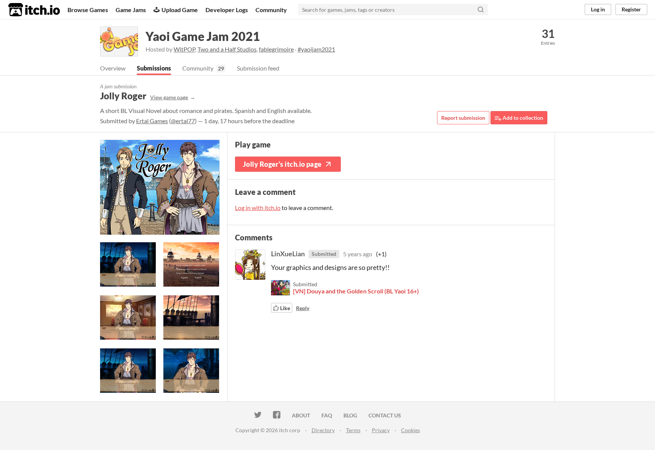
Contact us (384, 415)
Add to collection (522, 117)
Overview (112, 68)
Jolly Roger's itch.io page (282, 164)
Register (631, 9)
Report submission (463, 117)
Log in (598, 9)
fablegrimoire (276, 49)
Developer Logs (226, 9)
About (301, 415)
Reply (302, 308)
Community (271, 9)
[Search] (480, 9)
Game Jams (131, 9)
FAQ (326, 415)
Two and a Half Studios (227, 49)
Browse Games (87, 9)
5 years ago (357, 253)
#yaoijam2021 (316, 49)
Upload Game (179, 9)
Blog (350, 415)
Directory (323, 430)
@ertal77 (183, 120)
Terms (353, 430)
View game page (169, 97)
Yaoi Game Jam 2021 (203, 36)
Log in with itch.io (257, 207)
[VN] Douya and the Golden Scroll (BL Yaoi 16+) (356, 291)
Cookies (410, 430)
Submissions (154, 68)
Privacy (381, 430)
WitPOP (184, 49)
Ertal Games (152, 120)
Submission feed (258, 68)
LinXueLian (288, 253)
